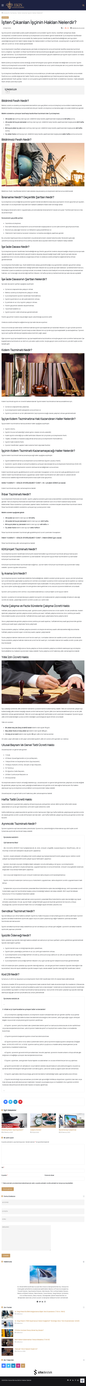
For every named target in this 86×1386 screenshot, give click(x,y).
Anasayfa (6, 13)
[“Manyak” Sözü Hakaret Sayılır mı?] (7, 1352)
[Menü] (3, 6)
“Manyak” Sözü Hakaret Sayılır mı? (26, 1349)
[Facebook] (5, 1102)
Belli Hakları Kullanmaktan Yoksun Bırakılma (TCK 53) (32, 1340)
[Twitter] (10, 1102)
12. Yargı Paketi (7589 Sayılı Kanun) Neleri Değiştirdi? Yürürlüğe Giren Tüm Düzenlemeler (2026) (47, 1321)
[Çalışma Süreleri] (43, 1120)
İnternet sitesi (49, 1175)
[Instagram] (45, 1301)
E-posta (5, 1175)
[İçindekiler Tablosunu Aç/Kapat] (43, 91)
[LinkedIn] (15, 1102)
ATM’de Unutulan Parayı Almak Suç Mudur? (29, 1330)
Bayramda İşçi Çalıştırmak (67, 1130)
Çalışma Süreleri (35, 1130)
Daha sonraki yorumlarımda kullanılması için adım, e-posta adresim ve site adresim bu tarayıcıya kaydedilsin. (38, 1183)
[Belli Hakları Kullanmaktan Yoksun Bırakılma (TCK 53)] (7, 1342)
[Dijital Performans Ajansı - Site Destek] (43, 1372)
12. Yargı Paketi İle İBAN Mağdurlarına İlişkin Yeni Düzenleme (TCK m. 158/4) (40, 1312)
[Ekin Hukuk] (15, 5)
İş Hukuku (14, 13)
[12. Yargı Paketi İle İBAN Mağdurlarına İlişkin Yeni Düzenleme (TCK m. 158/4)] (7, 1314)
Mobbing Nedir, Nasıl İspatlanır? (12, 1130)
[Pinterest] (20, 1102)
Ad (3, 1167)
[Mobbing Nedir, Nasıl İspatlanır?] (14, 1120)
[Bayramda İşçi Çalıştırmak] (71, 1120)
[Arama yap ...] (83, 6)
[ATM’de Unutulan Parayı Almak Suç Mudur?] (7, 1333)
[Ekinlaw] (48, 1302)
